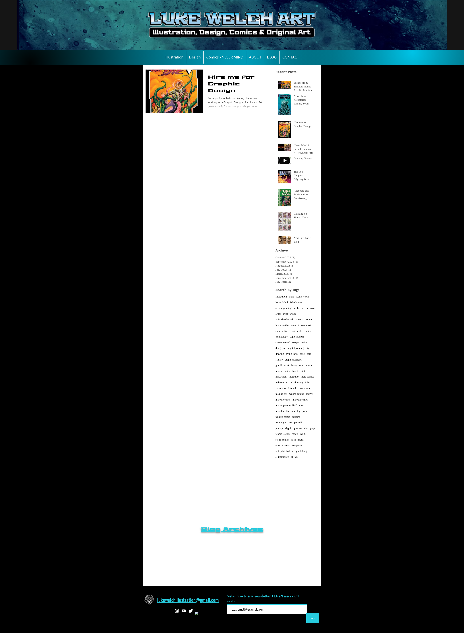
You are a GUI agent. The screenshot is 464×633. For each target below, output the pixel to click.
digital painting (296, 348)
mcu (301, 405)
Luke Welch (302, 296)
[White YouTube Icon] (183, 610)
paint (305, 411)
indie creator (282, 382)
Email (230, 601)
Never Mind (282, 302)
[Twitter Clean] (190, 610)
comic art (306, 325)
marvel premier (300, 399)
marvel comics (283, 399)
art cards (311, 308)
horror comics (283, 371)
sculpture (297, 445)
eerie (302, 354)
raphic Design (283, 434)
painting (296, 417)
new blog (295, 411)
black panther (282, 325)
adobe (297, 308)
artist (278, 314)
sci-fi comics (282, 439)
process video (301, 428)
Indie (291, 296)
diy (307, 348)
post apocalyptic (284, 428)
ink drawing (297, 382)
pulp (312, 428)
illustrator (294, 376)
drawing (280, 354)
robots (295, 434)
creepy (295, 342)
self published (283, 451)
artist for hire (289, 314)
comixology (282, 336)
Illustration (281, 296)
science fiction (283, 445)
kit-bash (292, 388)
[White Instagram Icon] (176, 610)
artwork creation (303, 319)
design (304, 342)
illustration (281, 376)
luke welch (304, 388)
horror (309, 365)
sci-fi (303, 434)
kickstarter (281, 388)
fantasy (279, 359)
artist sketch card (284, 319)
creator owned (283, 342)
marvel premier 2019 (286, 405)
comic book (296, 331)
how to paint (298, 371)
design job (281, 348)
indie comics (307, 376)
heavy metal (297, 365)
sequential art (282, 457)
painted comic (283, 417)
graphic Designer (293, 359)
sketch (294, 457)
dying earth (292, 354)
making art (281, 394)
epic (309, 354)
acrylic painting (283, 308)
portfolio (298, 422)
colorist (295, 325)
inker (307, 382)
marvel (309, 394)
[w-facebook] (197, 614)
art (303, 308)
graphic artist (282, 365)
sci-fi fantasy (297, 439)
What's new (296, 302)
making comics (296, 394)
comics (307, 331)
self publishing (299, 451)
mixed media (282, 411)
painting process (284, 422)
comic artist (281, 331)
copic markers (297, 336)
